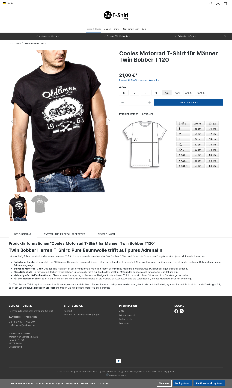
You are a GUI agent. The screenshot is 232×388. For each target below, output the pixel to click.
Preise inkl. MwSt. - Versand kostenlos (139, 80)
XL (156, 93)
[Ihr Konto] (218, 3)
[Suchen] (210, 3)
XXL (167, 93)
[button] (109, 121)
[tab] (23, 234)
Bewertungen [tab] (106, 234)
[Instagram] (182, 311)
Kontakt (68, 311)
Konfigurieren (182, 383)
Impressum (124, 323)
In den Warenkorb (189, 102)
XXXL (177, 93)
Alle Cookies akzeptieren (209, 383)
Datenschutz (125, 319)
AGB (121, 311)
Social (179, 305)
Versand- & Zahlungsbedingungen (82, 314)
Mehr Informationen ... (100, 383)
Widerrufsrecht (127, 315)
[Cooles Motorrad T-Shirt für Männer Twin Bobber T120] (61, 121)
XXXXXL (201, 93)
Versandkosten (109, 371)
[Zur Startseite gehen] (116, 15)
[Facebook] (176, 311)
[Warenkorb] (225, 3)
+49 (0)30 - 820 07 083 (23, 317)
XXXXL (188, 93)
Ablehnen (164, 383)
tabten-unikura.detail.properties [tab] (64, 234)
